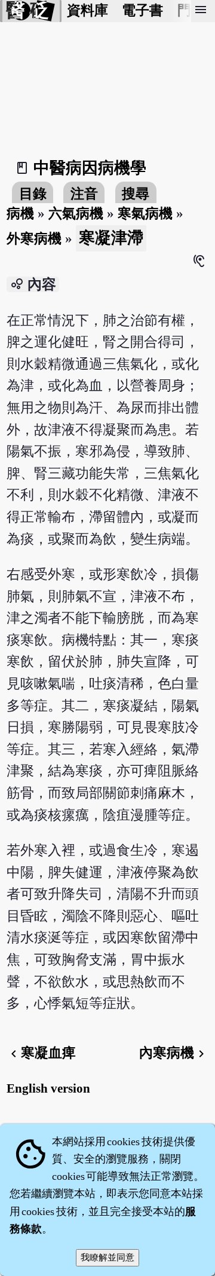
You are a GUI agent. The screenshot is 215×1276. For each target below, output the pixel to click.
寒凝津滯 (111, 238)
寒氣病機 (145, 213)
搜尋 (135, 193)
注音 (84, 193)
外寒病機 (34, 238)
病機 (20, 213)
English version (48, 1088)
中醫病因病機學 (89, 168)
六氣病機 (75, 213)
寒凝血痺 (41, 1052)
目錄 (33, 193)
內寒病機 (173, 1052)
